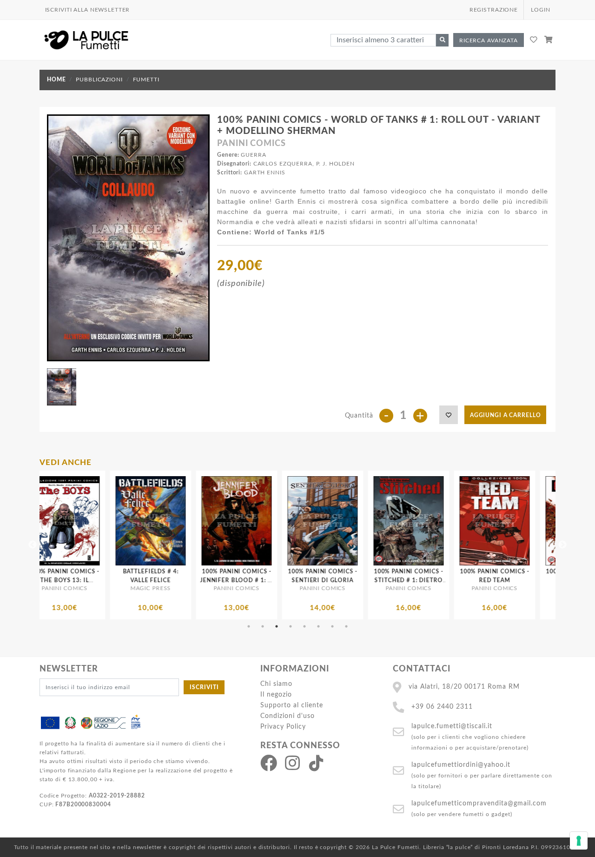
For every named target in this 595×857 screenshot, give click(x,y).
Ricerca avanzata (488, 40)
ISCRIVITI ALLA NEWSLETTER (87, 10)
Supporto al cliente (291, 705)
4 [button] (290, 626)
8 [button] (346, 626)
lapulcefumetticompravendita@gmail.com (479, 803)
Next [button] (562, 545)
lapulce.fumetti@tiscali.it (451, 726)
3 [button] (276, 626)
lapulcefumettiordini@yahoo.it (460, 764)
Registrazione (493, 10)
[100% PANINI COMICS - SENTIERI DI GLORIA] (213, 520)
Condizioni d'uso (287, 715)
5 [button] (304, 626)
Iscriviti (204, 687)
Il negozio (276, 694)
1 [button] (248, 626)
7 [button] (332, 626)
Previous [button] (32, 545)
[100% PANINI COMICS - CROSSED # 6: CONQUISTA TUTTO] (471, 520)
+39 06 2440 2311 (442, 706)
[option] (40, 545)
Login (540, 10)
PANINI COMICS (251, 144)
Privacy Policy (283, 726)
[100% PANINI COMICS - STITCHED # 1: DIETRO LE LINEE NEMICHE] (299, 520)
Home (56, 79)
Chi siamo (276, 683)
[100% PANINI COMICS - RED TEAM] (385, 520)
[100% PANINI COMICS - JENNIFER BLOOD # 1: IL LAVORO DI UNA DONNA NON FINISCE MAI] (127, 520)
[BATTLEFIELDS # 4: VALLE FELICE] (41, 520)
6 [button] (318, 626)
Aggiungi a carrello (505, 415)
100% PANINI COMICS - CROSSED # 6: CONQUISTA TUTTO (470, 580)
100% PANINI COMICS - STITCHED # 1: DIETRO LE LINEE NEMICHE (298, 580)
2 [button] (262, 626)
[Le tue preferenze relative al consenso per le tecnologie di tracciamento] (579, 841)
